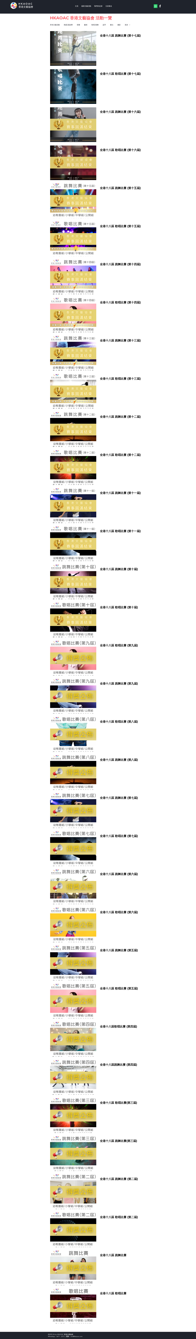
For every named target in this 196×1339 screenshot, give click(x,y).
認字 (104, 25)
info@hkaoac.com (76, 1336)
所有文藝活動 (55, 25)
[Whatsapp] (155, 6)
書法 (111, 25)
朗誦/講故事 (68, 25)
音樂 (78, 25)
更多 (126, 25)
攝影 (119, 25)
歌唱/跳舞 (95, 25)
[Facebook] (160, 6)
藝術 (85, 25)
